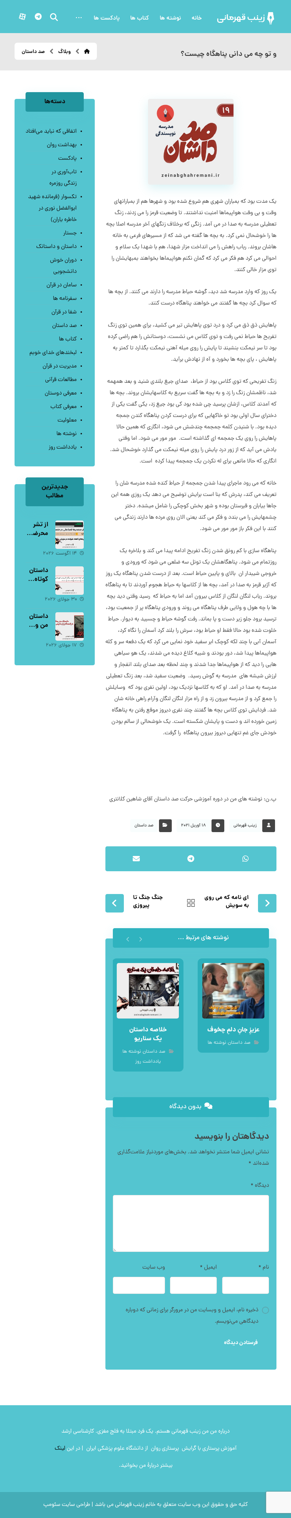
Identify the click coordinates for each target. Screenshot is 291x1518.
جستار (70, 233)
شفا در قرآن (64, 312)
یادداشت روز (148, 1061)
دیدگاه (260, 1185)
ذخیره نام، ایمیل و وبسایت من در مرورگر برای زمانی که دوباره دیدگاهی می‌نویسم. (192, 1316)
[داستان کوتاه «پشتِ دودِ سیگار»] (69, 580)
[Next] (128, 938)
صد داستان (143, 826)
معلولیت (67, 420)
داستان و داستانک (56, 247)
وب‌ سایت (153, 1267)
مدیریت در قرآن (60, 366)
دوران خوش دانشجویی (63, 266)
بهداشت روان (62, 145)
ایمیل (208, 1267)
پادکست (67, 158)
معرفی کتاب (63, 407)
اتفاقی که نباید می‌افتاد (51, 131)
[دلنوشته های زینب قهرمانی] (246, 18)
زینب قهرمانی (245, 826)
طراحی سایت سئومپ (66, 1505)
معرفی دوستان (61, 393)
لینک (60, 1448)
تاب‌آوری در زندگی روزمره (63, 178)
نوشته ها (217, 1043)
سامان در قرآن (61, 285)
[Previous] (140, 938)
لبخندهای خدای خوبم (53, 353)
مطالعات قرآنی (61, 380)
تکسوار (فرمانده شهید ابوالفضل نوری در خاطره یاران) (52, 208)
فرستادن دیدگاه (241, 1343)
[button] (79, 18)
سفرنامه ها (65, 299)
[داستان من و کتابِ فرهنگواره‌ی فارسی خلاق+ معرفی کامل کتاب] (69, 626)
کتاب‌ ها (68, 339)
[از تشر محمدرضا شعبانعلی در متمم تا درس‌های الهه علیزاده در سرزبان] (69, 534)
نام (263, 1267)
